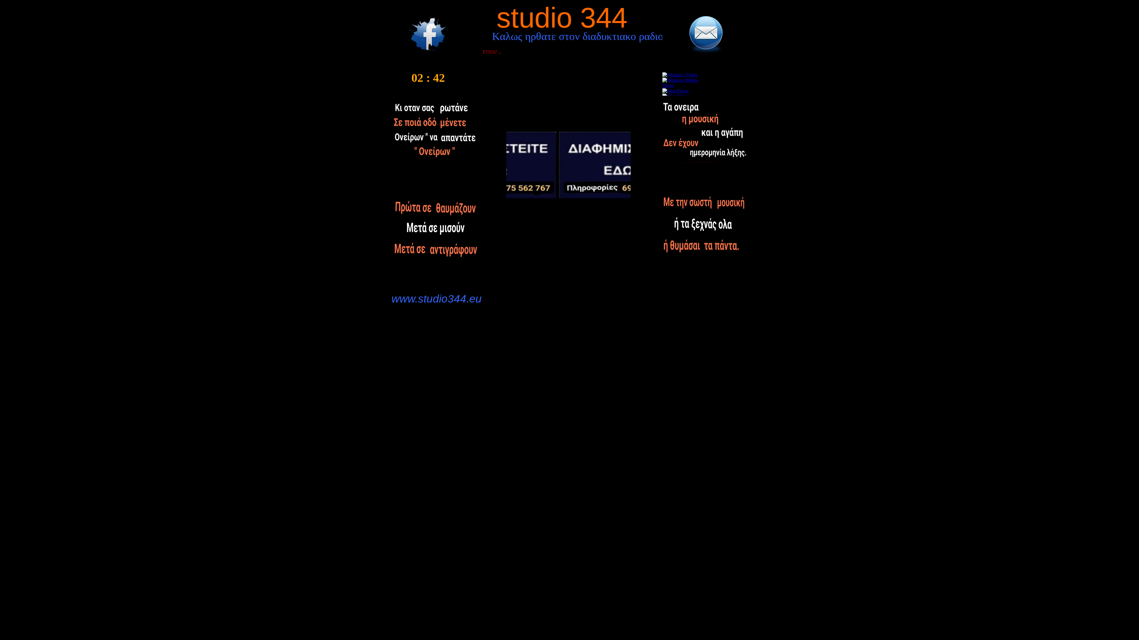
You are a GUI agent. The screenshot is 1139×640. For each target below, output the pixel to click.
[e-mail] (706, 51)
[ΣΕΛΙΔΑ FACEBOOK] (428, 52)
